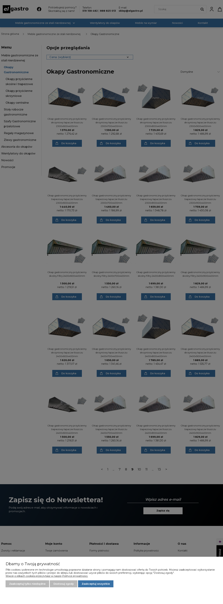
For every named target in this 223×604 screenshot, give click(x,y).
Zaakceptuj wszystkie (96, 583)
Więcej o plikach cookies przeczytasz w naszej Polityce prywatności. (47, 576)
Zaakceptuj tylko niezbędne (27, 583)
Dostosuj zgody (63, 583)
